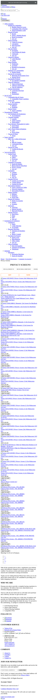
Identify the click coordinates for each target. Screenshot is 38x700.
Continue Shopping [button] (6, 689)
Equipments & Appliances (12, 221)
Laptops (14, 172)
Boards (14, 34)
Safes (13, 232)
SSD (13, 217)
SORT (9, 275)
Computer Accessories (14, 162)
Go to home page (9, 696)
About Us (7, 653)
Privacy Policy (25, 675)
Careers (6, 656)
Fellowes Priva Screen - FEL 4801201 (12, 523)
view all (14, 39)
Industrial (7, 251)
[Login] (30, 2)
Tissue (13, 135)
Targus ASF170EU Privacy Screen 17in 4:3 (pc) (15, 390)
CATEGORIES (5, 20)
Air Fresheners (16, 115)
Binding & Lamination (14, 25)
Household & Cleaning (11, 112)
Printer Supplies (12, 104)
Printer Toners (12, 109)
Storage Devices (13, 212)
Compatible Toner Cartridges (20, 99)
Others (14, 157)
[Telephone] (3, 2)
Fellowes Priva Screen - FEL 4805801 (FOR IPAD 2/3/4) (17, 547)
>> (5, 561)
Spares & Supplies (17, 256)
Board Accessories (17, 37)
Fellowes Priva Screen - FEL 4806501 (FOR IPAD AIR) (17, 530)
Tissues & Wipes (13, 134)
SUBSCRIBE (22, 670)
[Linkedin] (7, 621)
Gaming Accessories (18, 181)
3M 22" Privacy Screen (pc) (9, 481)
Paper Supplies (12, 62)
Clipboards (15, 54)
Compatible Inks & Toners (16, 97)
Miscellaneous (16, 239)
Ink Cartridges (16, 102)
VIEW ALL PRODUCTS (8, 269)
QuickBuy (7, 654)
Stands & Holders (17, 164)
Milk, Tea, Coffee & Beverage (17, 139)
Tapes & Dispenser (17, 84)
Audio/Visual (12, 154)
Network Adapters (17, 189)
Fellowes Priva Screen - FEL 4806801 (12, 495)
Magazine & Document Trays (20, 75)
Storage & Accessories (14, 74)
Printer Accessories (17, 201)
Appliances (11, 222)
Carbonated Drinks (17, 144)
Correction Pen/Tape (18, 90)
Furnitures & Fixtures (14, 236)
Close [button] (2, 696)
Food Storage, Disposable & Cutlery (18, 124)
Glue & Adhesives (17, 87)
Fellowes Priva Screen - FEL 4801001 (12, 509)
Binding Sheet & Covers (19, 27)
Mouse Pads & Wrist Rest (19, 165)
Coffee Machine (16, 226)
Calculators (15, 44)
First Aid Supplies (17, 246)
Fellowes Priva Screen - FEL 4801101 (12, 516)
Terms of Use (8, 628)
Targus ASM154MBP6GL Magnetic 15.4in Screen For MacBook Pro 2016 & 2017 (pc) (17, 334)
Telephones (15, 249)
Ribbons (14, 105)
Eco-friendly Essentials (18, 80)
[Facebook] (8, 617)
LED (13, 130)
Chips (13, 150)
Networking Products (14, 186)
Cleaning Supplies (13, 117)
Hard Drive (15, 214)
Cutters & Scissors (17, 42)
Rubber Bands (16, 72)
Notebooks (15, 64)
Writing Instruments (14, 89)
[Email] (6, 2)
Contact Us (7, 658)
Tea (13, 140)
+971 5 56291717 (9, 644)
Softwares (11, 206)
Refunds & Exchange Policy (12, 630)
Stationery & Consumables (16, 70)
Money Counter (16, 234)
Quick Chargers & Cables (19, 187)
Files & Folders (12, 49)
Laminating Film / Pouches (19, 29)
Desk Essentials (12, 40)
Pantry (14, 224)
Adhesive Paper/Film (18, 85)
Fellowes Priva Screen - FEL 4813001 (12, 488)
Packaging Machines (18, 254)
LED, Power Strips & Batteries (17, 129)
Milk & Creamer (16, 142)
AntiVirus (15, 207)
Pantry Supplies (9, 137)
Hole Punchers (16, 45)
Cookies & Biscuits (17, 149)
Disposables (15, 127)
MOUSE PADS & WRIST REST (24, 269)
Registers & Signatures (18, 67)
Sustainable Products (14, 79)
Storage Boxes (16, 77)
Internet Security (16, 209)
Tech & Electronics (10, 152)
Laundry (14, 119)
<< (5, 558)
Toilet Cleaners (16, 120)
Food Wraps (15, 125)
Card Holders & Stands (18, 52)
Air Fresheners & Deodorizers (17, 114)
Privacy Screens (16, 167)
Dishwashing (15, 122)
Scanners (14, 204)
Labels (14, 60)
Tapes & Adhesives (13, 82)
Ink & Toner (8, 95)
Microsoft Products (17, 211)
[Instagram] (8, 619)
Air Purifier (15, 227)
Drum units (15, 197)
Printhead (14, 107)
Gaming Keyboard (17, 184)
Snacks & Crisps (13, 147)
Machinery (11, 252)
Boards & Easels (13, 32)
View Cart (15, 689)
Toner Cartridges (17, 110)
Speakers (14, 155)
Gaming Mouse (16, 182)
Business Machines (13, 229)
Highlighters (15, 94)
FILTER (28, 275)
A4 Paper (14, 65)
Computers (11, 170)
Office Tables (16, 241)
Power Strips (15, 132)
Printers (14, 202)
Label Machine (16, 59)
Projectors (15, 159)
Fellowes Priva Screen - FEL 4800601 (12, 502)
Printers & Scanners (14, 199)
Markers (14, 92)
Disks (13, 216)
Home (2, 259)
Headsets (14, 174)
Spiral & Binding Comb (19, 30)
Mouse (14, 176)
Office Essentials (13, 244)
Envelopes (15, 50)
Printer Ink (11, 100)
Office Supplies (8, 24)
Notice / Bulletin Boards (19, 35)
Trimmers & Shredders (18, 231)
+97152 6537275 (9, 646)
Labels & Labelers (13, 57)
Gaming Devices (13, 179)
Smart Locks (15, 237)
